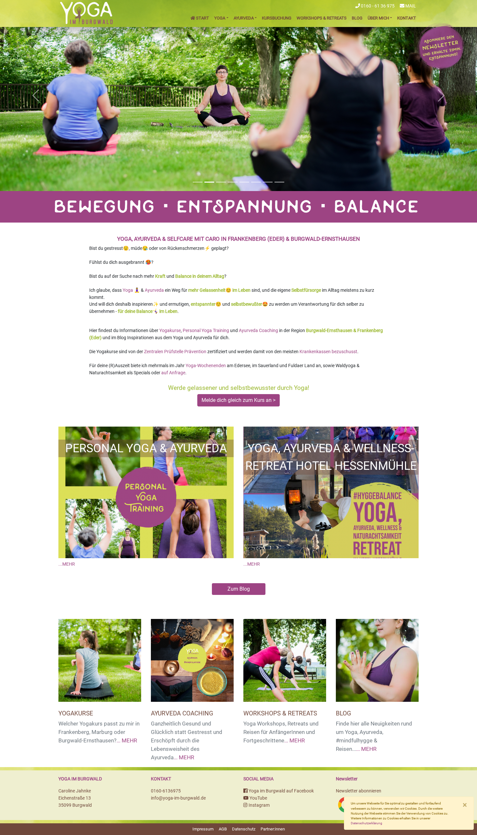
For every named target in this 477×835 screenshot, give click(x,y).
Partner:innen (273, 829)
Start (202, 18)
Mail (410, 6)
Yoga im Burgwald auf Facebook (281, 791)
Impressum (203, 829)
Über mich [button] (378, 18)
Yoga (128, 290)
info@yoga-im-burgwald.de (178, 798)
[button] (36, 95)
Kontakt (406, 18)
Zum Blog (238, 589)
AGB (223, 829)
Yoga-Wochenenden (206, 365)
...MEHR (66, 564)
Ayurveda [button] (244, 18)
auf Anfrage (173, 373)
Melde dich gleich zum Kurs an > (238, 400)
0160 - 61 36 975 (377, 6)
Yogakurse (170, 330)
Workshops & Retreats (322, 18)
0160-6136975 (166, 791)
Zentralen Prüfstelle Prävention (175, 351)
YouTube (258, 798)
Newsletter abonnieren (358, 791)
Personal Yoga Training (206, 330)
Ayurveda (154, 290)
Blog (357, 18)
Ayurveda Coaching (258, 330)
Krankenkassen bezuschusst (328, 351)
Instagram (259, 805)
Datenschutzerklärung (366, 823)
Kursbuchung (276, 18)
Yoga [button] (219, 18)
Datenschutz (243, 829)
